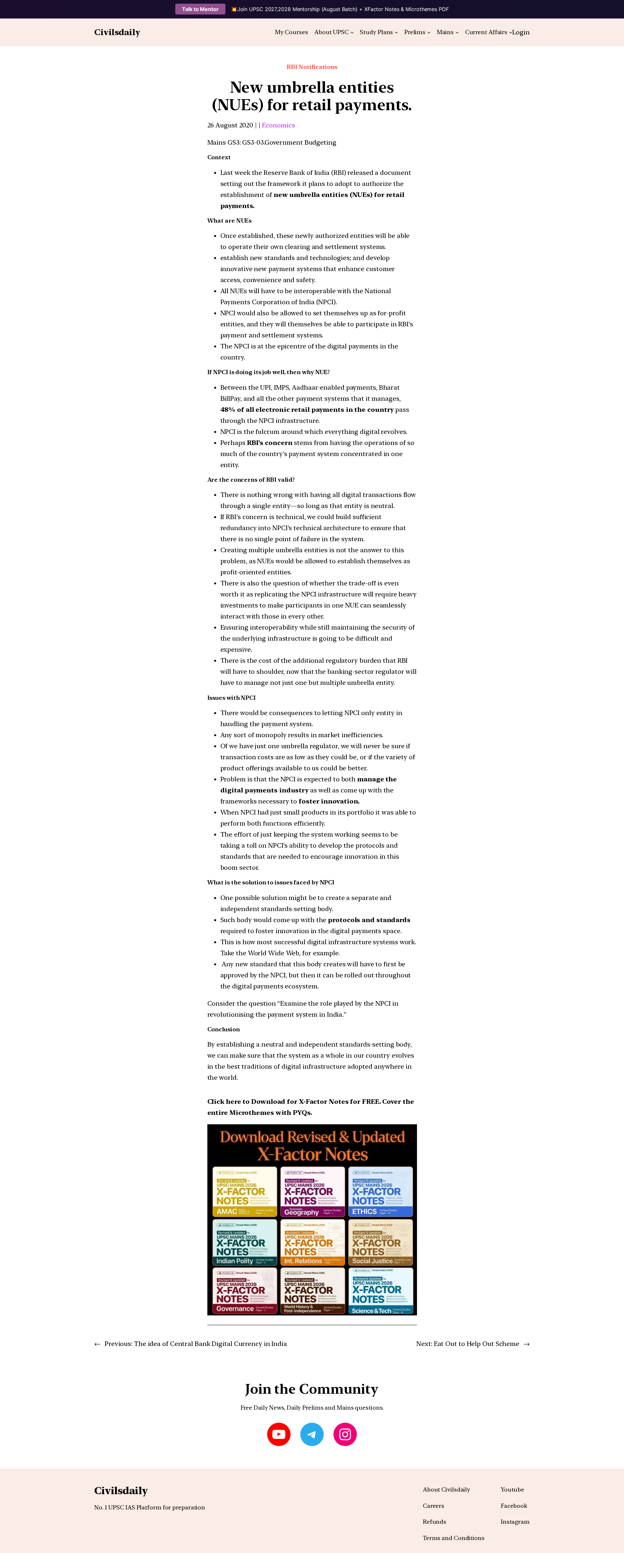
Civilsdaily (117, 32)
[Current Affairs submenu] (511, 32)
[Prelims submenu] (429, 32)
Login (521, 32)
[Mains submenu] (457, 32)
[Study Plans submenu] (396, 32)
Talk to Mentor (200, 9)
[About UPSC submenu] (352, 32)
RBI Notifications (312, 66)
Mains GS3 (223, 142)
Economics (278, 125)
